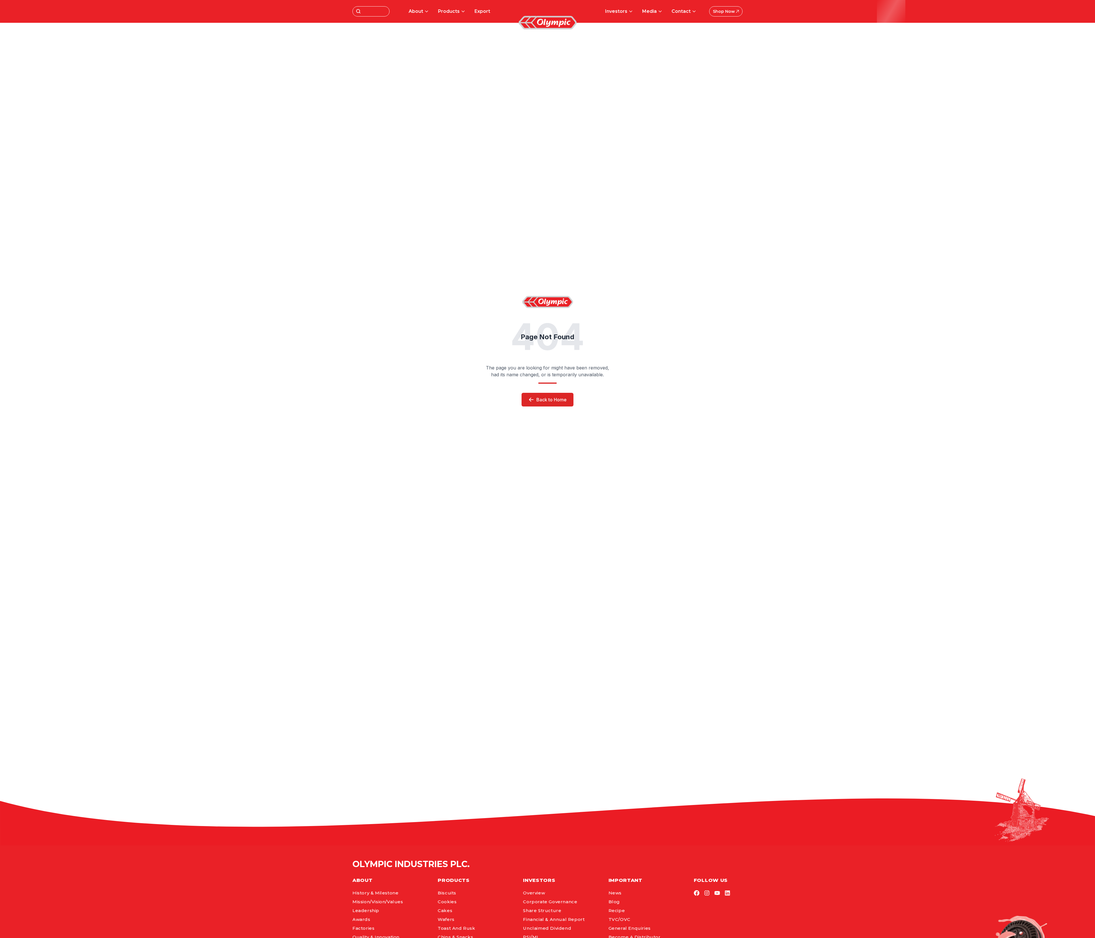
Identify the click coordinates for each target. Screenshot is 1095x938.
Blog (614, 901)
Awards (361, 919)
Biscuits (447, 893)
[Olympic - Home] (548, 22)
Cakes (445, 910)
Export (482, 11)
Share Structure (542, 910)
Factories (363, 928)
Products (449, 11)
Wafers (446, 919)
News (615, 893)
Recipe (617, 910)
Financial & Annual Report (554, 919)
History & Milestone (375, 893)
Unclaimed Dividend (547, 928)
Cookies (447, 901)
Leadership (365, 910)
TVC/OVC (619, 919)
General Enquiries (630, 928)
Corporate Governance (550, 901)
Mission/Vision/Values (377, 901)
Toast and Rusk (456, 928)
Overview (534, 893)
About (416, 11)
